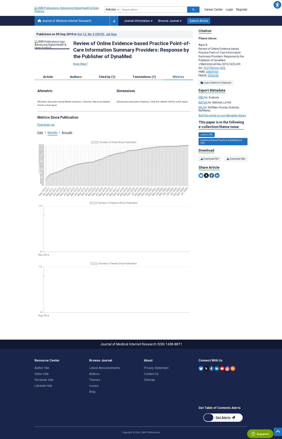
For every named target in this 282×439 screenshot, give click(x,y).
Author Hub (42, 368)
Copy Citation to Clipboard (217, 82)
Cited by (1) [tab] (107, 77)
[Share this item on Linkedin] (217, 175)
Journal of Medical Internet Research (66, 21)
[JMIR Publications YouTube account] (222, 368)
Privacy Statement (156, 368)
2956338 (213, 75)
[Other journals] (114, 21)
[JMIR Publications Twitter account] (206, 368)
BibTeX (203, 102)
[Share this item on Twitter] (206, 175)
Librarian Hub (43, 386)
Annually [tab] (67, 132)
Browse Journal (168, 21)
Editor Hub (42, 374)
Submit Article (198, 21)
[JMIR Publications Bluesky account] (201, 368)
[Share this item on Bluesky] (201, 175)
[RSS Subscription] (232, 368)
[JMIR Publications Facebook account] (211, 368)
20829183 (212, 71)
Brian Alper (80, 63)
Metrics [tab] (178, 77)
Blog (92, 392)
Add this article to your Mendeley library (222, 115)
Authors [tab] (76, 77)
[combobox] (153, 10)
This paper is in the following (221, 124)
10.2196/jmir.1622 (214, 67)
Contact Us (151, 374)
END (201, 97)
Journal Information (137, 21)
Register (241, 9)
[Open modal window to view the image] (52, 48)
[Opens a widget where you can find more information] (260, 434)
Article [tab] (48, 77)
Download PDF (211, 159)
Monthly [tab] (52, 132)
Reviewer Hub (44, 380)
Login (229, 9)
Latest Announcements (104, 368)
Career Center (213, 9)
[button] (277, 4)
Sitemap (149, 380)
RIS (201, 107)
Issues (94, 386)
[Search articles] (193, 10)
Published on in (76, 34)
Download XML (237, 159)
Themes (94, 380)
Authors (94, 374)
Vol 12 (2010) (97, 34)
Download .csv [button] (46, 124)
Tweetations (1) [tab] (144, 77)
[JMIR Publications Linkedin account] (216, 368)
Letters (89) (206, 134)
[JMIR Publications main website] (67, 10)
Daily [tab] (40, 132)
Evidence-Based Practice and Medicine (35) (221, 141)
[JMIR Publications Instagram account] (227, 368)
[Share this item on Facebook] (211, 175)
